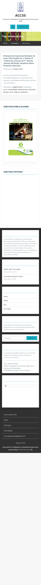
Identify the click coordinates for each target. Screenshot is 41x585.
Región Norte (18, 87)
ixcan (11, 92)
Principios (7, 425)
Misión (6, 300)
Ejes (5, 305)
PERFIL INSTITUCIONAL (12, 269)
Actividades (8, 431)
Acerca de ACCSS (10, 415)
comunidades (12, 89)
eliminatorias (22, 89)
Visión (6, 296)
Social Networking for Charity (13, 276)
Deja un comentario (21, 92)
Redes (6, 420)
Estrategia (7, 309)
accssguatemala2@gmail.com (14, 436)
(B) (31, 450)
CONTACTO (23, 27)
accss (5, 89)
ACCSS (20, 15)
